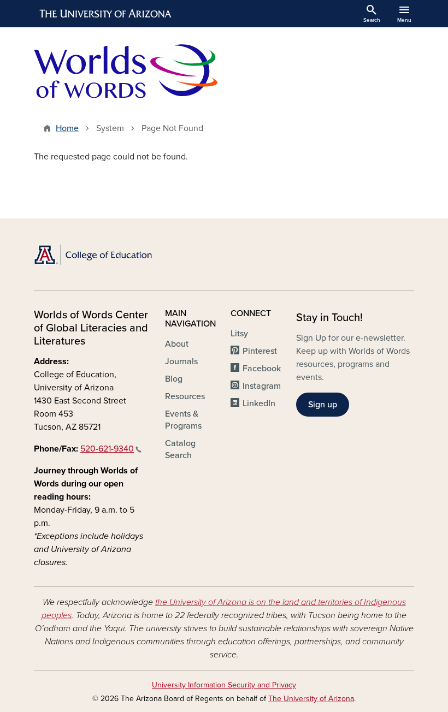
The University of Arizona (311, 698)
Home (67, 128)
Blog (173, 378)
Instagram (262, 386)
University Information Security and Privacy (224, 685)
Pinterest (260, 351)
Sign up (322, 404)
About (176, 344)
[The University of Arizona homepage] (106, 13)
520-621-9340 (107, 448)
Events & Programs (183, 419)
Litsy (239, 333)
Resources (185, 396)
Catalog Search (180, 449)
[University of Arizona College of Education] (93, 255)
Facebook (262, 368)
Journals (181, 361)
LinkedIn (259, 403)
